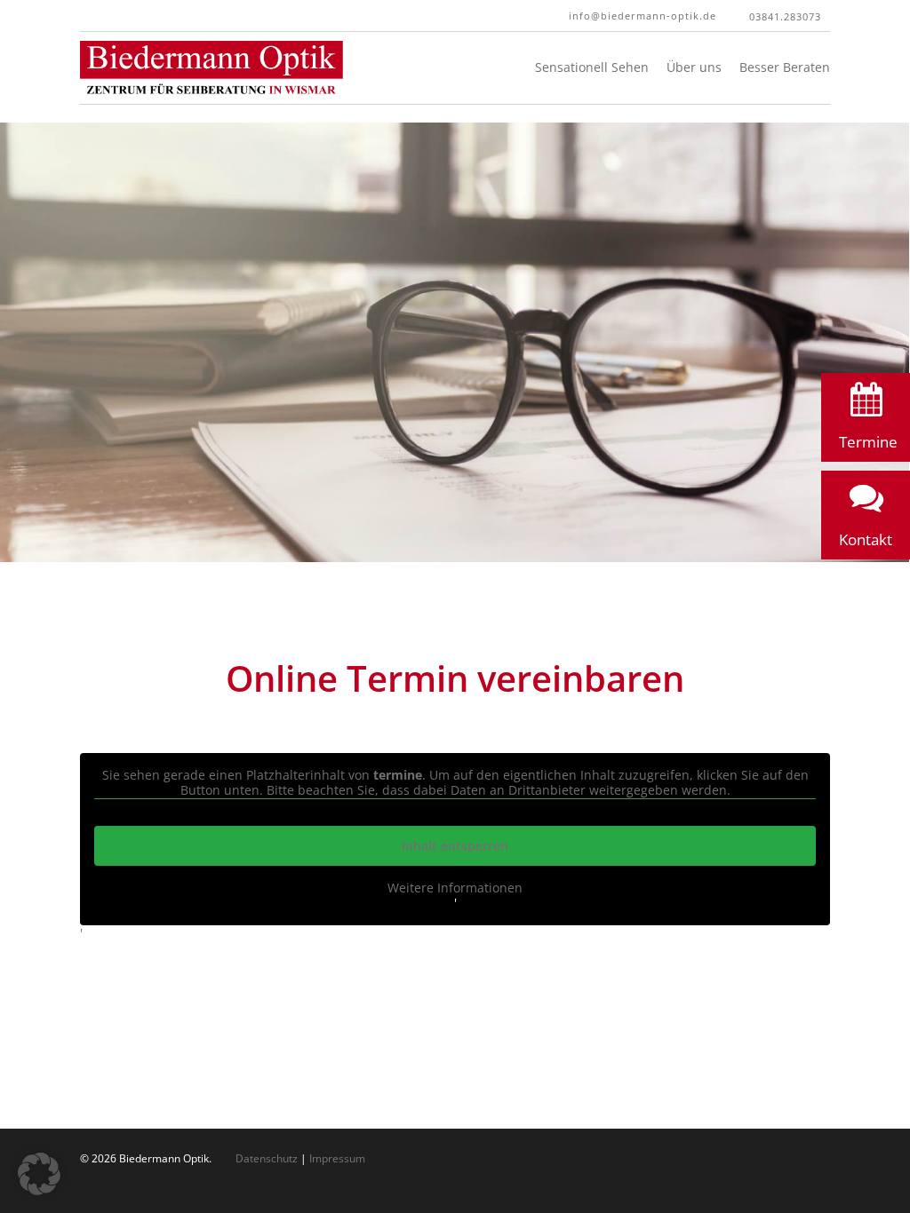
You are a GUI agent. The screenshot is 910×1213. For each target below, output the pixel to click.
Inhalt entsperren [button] (455, 845)
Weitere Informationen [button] (455, 888)
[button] (865, 422)
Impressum (337, 1158)
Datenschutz (266, 1158)
